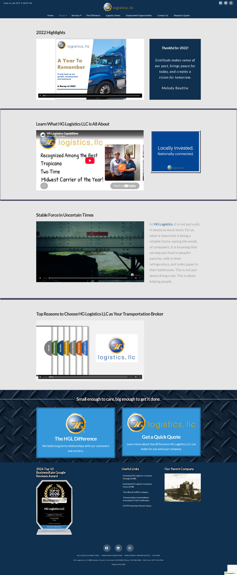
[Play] (40, 96)
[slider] (91, 95)
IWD (123, 564)
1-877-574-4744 (157, 560)
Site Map (156, 555)
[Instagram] (231, 3)
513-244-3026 (135, 560)
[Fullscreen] (140, 278)
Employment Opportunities (137, 555)
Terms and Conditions (111, 555)
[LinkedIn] (226, 3)
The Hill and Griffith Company (135, 492)
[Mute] (136, 278)
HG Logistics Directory (88, 555)
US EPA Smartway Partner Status (137, 506)
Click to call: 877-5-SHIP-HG (18, 3)
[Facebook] (221, 3)
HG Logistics (163, 224)
